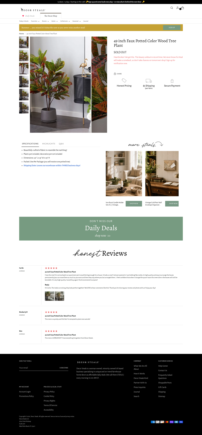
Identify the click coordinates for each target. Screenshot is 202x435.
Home (21, 34)
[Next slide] (175, 174)
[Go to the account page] (176, 7)
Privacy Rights (49, 401)
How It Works (139, 374)
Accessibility (49, 410)
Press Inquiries (140, 387)
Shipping (162, 392)
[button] (49, 296)
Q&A (61, 144)
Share (119, 74)
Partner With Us (140, 383)
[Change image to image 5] (24, 94)
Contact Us (162, 371)
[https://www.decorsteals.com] (101, 229)
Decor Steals (34, 416)
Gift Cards (162, 387)
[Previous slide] (109, 174)
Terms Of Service (50, 405)
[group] (101, 286)
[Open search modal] (171, 7)
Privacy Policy (49, 392)
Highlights (48, 144)
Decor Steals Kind (141, 378)
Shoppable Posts (165, 383)
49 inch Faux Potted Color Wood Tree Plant (60, 272)
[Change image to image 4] (24, 81)
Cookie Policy (49, 396)
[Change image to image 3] (24, 68)
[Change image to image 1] (24, 42)
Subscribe (64, 368)
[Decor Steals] (33, 9)
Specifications (30, 144)
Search (136, 396)
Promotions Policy (26, 396)
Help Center (163, 366)
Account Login (25, 392)
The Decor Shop (50, 16)
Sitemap (161, 396)
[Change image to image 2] (24, 55)
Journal (137, 392)
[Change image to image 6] (24, 107)
